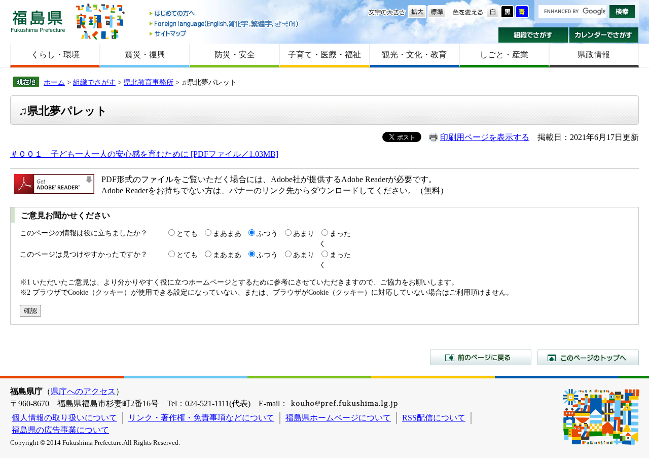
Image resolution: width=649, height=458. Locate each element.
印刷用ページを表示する (484, 137)
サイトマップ (225, 33)
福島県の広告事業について (60, 430)
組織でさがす (533, 35)
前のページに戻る (480, 357)
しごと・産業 (504, 54)
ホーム (54, 82)
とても (187, 233)
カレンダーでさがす (604, 35)
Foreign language (225, 23)
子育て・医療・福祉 (324, 54)
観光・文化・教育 (414, 54)
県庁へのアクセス (83, 391)
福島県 (38, 21)
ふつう (267, 233)
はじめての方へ (225, 14)
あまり (303, 233)
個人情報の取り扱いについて (64, 417)
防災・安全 (234, 54)
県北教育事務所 (148, 82)
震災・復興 (145, 54)
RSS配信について (433, 417)
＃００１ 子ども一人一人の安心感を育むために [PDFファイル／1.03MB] (144, 154)
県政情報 (594, 54)
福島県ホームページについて (338, 417)
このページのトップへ (588, 357)
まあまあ (227, 233)
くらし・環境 (55, 54)
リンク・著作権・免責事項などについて (201, 417)
